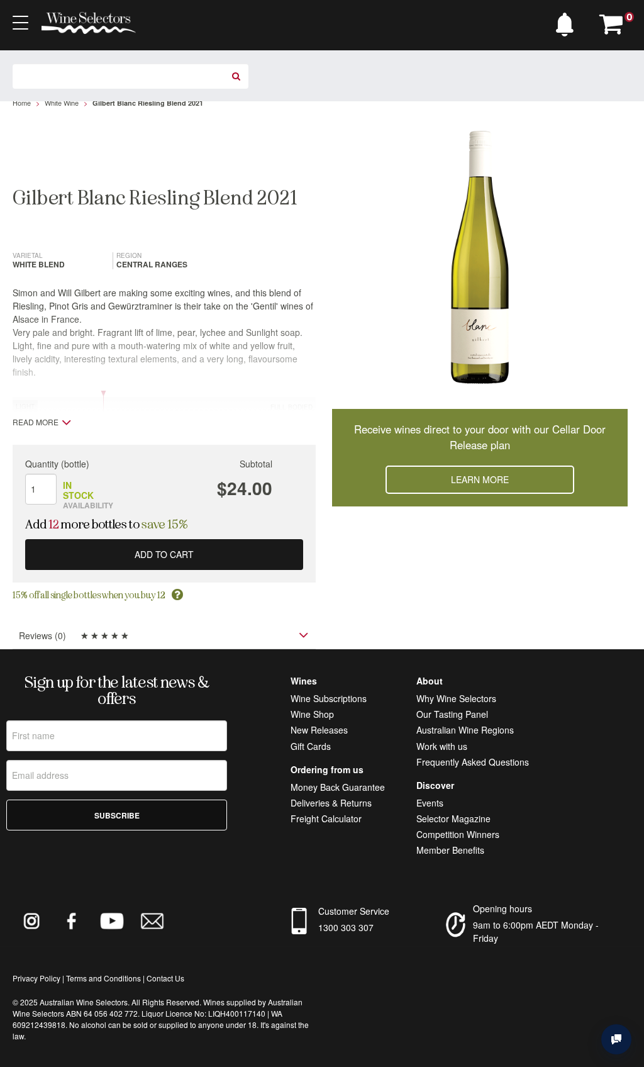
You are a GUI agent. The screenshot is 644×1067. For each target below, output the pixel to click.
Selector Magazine (453, 818)
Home (22, 103)
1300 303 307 (346, 927)
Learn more (480, 479)
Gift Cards (311, 746)
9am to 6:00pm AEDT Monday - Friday (536, 931)
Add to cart (164, 554)
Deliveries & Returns (331, 802)
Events (429, 802)
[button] (568, 21)
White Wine (62, 103)
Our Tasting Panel (452, 714)
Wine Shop (312, 714)
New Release (317, 729)
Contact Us (165, 978)
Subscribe (117, 815)
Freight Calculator (326, 818)
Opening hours (502, 908)
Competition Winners (457, 834)
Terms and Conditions (103, 978)
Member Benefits (450, 850)
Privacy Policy (36, 978)
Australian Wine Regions (465, 729)
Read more (35, 422)
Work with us (441, 746)
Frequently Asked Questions (472, 762)
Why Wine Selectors (456, 698)
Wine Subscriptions (329, 698)
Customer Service (353, 911)
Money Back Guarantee (338, 787)
